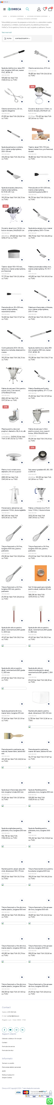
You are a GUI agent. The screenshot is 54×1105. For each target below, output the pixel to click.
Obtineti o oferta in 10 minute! (12, 1038)
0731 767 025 (12, 1012)
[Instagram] (16, 1029)
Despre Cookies (7, 1077)
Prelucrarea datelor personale (11, 1067)
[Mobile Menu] (4, 9)
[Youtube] (10, 1029)
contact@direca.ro (13, 1016)
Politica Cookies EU (8, 1075)
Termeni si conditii (8, 1063)
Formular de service (8, 1046)
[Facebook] (4, 1029)
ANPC (4, 1071)
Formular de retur (7, 1050)
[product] (14, 54)
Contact (4, 1042)
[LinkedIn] (22, 1029)
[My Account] (39, 9)
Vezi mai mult (7, 32)
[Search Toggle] (27, 9)
